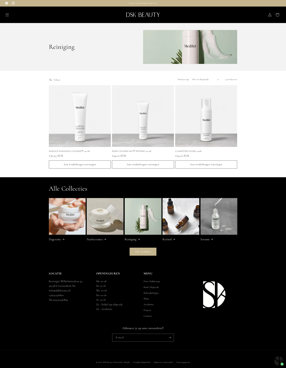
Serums (205, 239)
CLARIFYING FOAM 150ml (188, 151)
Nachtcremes (95, 239)
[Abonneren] (170, 338)
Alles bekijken (143, 251)
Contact (148, 316)
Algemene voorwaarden (163, 362)
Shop (146, 298)
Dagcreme (55, 239)
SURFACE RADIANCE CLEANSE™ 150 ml (69, 151)
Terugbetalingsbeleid (141, 362)
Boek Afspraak (151, 287)
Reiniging (131, 239)
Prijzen (147, 310)
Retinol (167, 239)
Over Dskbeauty (152, 281)
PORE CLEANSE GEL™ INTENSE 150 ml (131, 151)
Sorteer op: (183, 79)
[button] (7, 15)
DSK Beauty (108, 362)
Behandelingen (151, 292)
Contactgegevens (183, 362)
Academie (149, 304)
